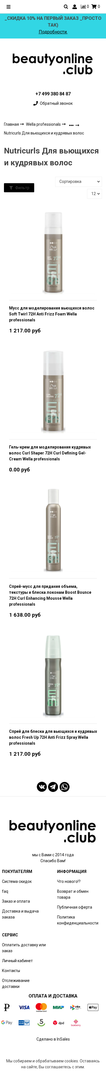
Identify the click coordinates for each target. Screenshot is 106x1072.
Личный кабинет (17, 960)
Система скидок (17, 881)
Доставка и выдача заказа (20, 914)
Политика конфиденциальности (77, 920)
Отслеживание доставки (16, 983)
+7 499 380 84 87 (53, 94)
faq (5, 891)
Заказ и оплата (16, 901)
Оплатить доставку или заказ (24, 948)
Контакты (11, 970)
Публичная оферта (74, 907)
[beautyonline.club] (53, 63)
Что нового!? (69, 881)
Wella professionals (44, 124)
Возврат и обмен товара (72, 894)
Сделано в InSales (53, 1039)
